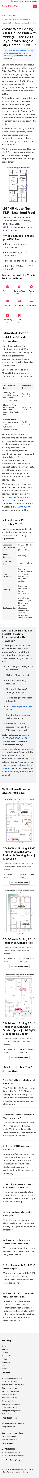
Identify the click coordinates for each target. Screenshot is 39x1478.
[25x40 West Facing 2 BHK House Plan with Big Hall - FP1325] (19, 912)
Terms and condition (14, 1472)
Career (4, 1369)
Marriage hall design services (12, 1411)
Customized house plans (10, 1391)
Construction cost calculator (12, 1433)
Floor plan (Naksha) (9, 1394)
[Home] (19, 6)
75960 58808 (22, 506)
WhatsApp (17, 2)
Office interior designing (10, 1407)
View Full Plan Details (19, 883)
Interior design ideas (9, 1430)
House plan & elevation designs (13, 1423)
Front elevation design (9, 1398)
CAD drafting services (9, 1414)
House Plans (12, 16)
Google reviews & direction (14, 1456)
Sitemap (25, 1472)
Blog (3, 1366)
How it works (6, 1356)
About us (5, 1349)
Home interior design (9, 1401)
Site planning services (9, 1382)
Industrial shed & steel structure (13, 1385)
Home (4, 16)
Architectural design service (12, 1378)
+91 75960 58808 (11, 738)
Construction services (10, 1388)
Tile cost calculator (9, 1436)
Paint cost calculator (9, 1440)
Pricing (4, 1359)
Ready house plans (8, 1427)
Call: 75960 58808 (30, 2)
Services (5, 1353)
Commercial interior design (11, 1404)
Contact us (6, 1362)
